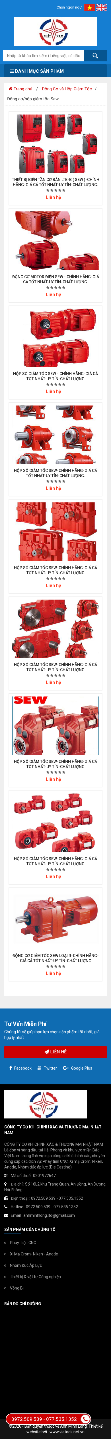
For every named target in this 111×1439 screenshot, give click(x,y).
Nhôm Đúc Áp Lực (26, 1265)
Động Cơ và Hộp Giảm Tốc (67, 89)
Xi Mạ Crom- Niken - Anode (34, 1254)
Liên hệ (58, 1052)
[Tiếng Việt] (90, 7)
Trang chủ (22, 89)
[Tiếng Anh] (101, 7)
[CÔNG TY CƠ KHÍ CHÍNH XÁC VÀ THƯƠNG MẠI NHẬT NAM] (55, 31)
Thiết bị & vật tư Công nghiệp (35, 1276)
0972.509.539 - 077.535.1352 (44, 1419)
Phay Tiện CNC (23, 1242)
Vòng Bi (17, 1288)
